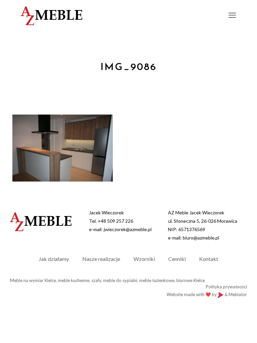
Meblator (238, 294)
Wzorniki (144, 259)
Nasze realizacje (101, 259)
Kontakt (208, 259)
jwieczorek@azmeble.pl (128, 229)
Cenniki (177, 259)
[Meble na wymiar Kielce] (51, 15)
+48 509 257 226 (115, 221)
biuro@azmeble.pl (201, 238)
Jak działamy (54, 259)
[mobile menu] (232, 15)
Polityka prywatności (226, 286)
